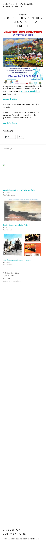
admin (8, 278)
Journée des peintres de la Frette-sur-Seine (19, 190)
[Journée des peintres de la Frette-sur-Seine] (23, 175)
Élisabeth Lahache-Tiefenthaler (18, 5)
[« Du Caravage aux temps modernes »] (23, 245)
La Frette (10, 276)
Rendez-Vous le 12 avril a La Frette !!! (16, 225)
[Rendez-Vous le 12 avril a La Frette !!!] (23, 210)
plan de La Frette (10, 123)
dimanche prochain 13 (30, 91)
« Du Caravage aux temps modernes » (17, 260)
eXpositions (14, 273)
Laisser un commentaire (12, 281)
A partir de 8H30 (10, 99)
